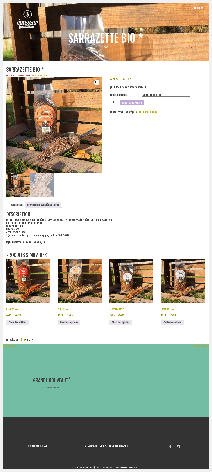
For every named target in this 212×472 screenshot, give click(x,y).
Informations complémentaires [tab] (43, 204)
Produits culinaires (149, 112)
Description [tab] (17, 204)
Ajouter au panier (132, 102)
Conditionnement (119, 94)
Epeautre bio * (203, 345)
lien (23, 339)
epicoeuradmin (40, 75)
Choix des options (17, 322)
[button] (96, 82)
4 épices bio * (8, 345)
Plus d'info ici (53, 387)
